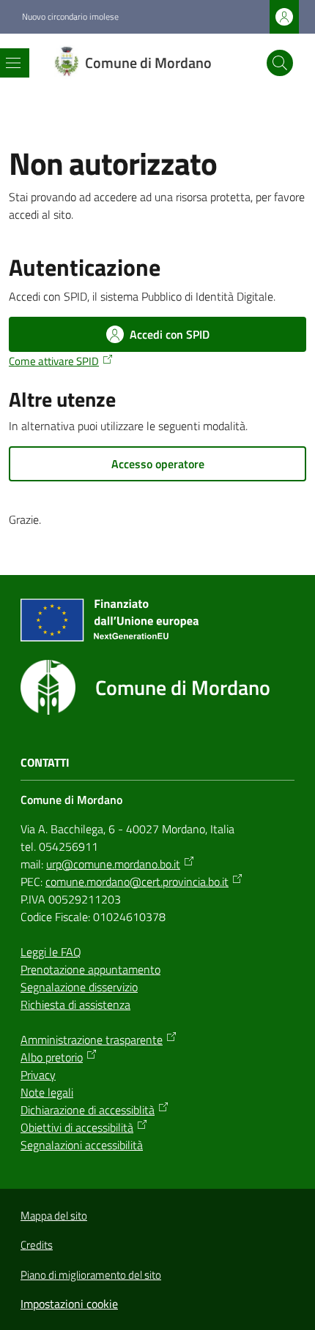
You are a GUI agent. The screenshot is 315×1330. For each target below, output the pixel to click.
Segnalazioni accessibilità (82, 1145)
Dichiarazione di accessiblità (88, 1110)
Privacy (38, 1074)
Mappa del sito (54, 1215)
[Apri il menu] (13, 63)
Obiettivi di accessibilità (77, 1127)
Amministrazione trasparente (92, 1039)
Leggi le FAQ (51, 952)
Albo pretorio (52, 1057)
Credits (37, 1244)
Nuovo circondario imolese (70, 16)
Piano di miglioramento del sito (91, 1274)
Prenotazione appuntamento (90, 969)
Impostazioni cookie (69, 1303)
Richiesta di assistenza (75, 1004)
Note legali (47, 1092)
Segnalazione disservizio (79, 987)
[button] (280, 63)
